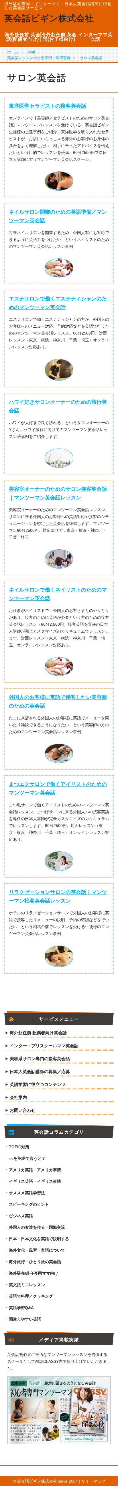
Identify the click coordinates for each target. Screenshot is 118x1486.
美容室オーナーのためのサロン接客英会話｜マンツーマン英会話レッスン (58, 493)
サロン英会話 (91, 58)
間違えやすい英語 (25, 1319)
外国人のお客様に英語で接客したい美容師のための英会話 (58, 701)
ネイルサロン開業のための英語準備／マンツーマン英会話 (58, 216)
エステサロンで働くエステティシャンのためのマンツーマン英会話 (58, 303)
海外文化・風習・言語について (37, 1250)
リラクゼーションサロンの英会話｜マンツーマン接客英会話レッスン (58, 896)
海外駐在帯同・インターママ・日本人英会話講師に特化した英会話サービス (58, 6)
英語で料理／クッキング (31, 1296)
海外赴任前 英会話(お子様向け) (59, 37)
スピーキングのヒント (29, 1204)
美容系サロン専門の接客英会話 (40, 1058)
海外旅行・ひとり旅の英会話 (35, 1261)
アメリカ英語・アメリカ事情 (35, 1170)
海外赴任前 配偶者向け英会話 (38, 1033)
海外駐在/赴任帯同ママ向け (33, 1273)
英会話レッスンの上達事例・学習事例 (38, 58)
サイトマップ (93, 1481)
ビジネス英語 (21, 1215)
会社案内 (18, 1097)
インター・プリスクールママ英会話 (44, 1046)
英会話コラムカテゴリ (59, 1132)
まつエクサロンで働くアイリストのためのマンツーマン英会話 (58, 788)
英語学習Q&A (21, 1307)
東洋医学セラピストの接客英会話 (47, 106)
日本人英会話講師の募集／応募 (40, 1071)
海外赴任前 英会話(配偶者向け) (22, 37)
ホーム (12, 52)
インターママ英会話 (95, 37)
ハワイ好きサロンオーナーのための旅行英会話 (58, 406)
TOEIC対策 (19, 1147)
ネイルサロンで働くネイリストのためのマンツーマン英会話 (58, 594)
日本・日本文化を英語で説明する (39, 1238)
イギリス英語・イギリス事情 (35, 1181)
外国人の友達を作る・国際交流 (37, 1227)
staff (31, 52)
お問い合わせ (23, 1110)
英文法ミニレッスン (27, 1284)
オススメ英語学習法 (27, 1193)
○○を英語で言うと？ (27, 1158)
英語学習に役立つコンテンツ (38, 1084)
